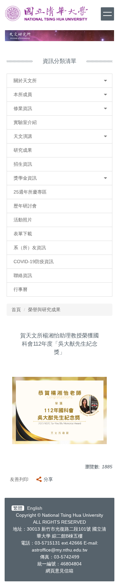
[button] (59, 80)
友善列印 (19, 479)
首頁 (16, 309)
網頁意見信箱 (59, 570)
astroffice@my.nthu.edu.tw (59, 550)
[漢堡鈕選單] (107, 14)
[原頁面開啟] (59, 35)
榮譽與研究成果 (44, 309)
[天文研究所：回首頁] (46, 14)
